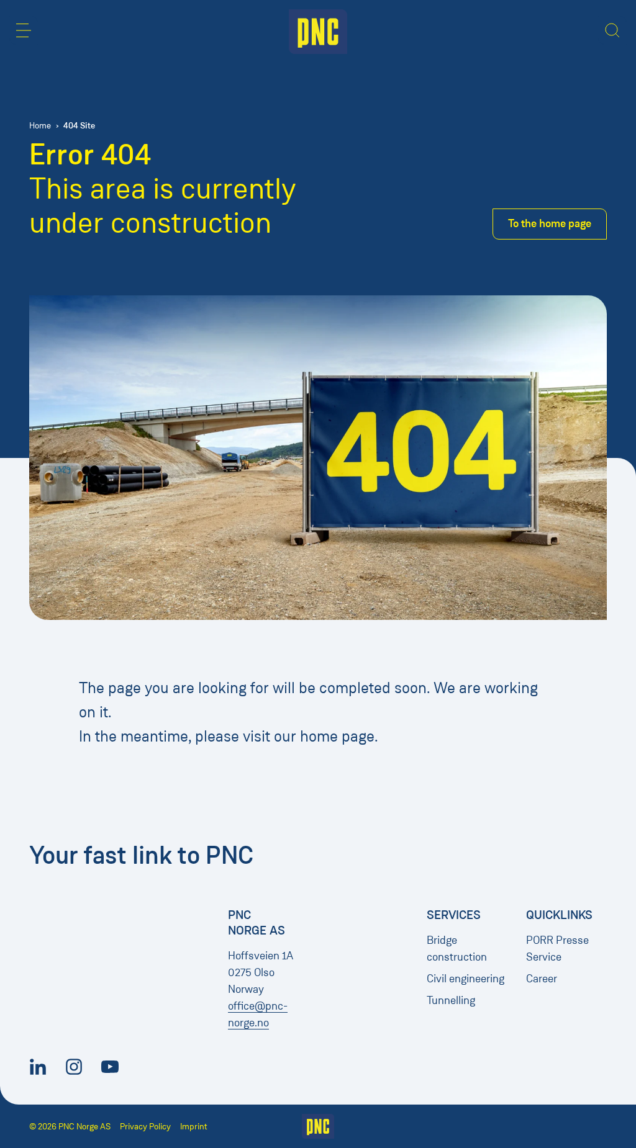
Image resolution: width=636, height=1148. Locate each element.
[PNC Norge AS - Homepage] (318, 31)
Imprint (193, 1126)
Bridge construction (457, 948)
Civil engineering (465, 978)
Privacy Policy (145, 1126)
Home (40, 125)
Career (541, 978)
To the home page (549, 223)
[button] (23, 30)
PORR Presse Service (557, 948)
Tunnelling (451, 1000)
